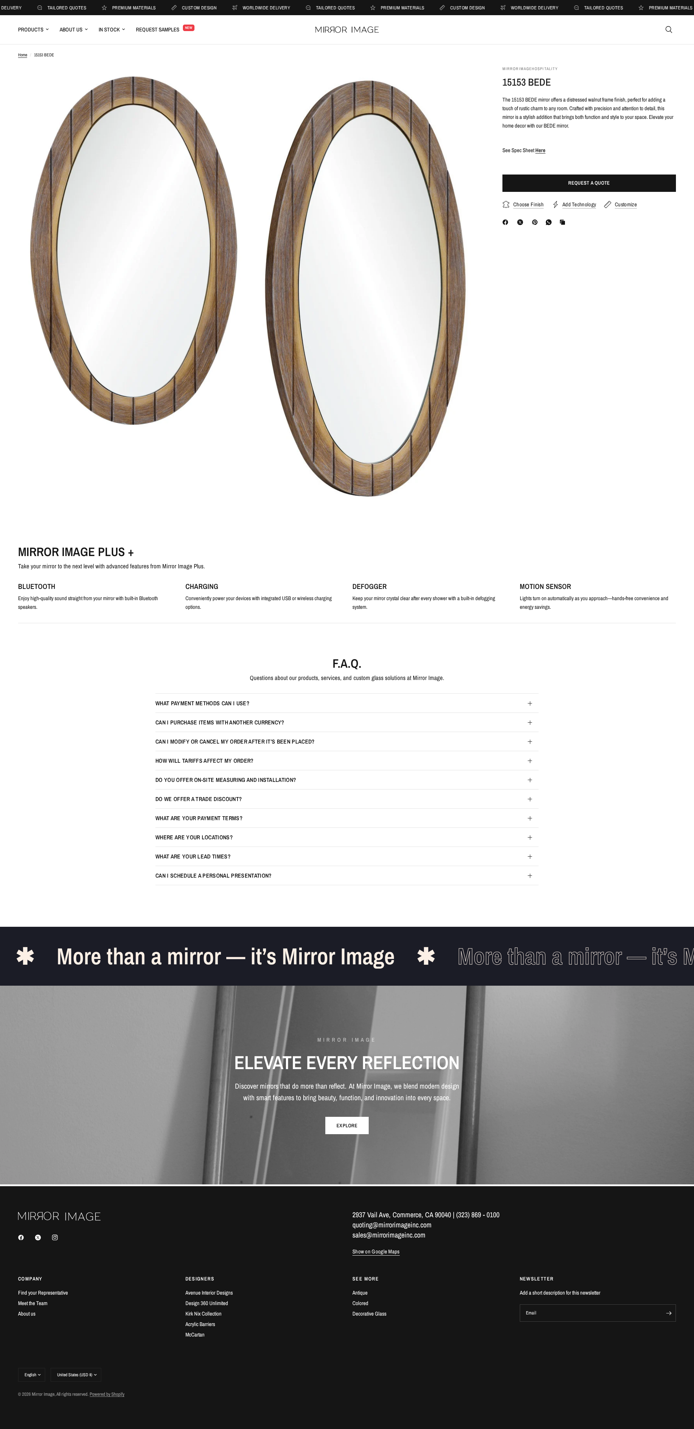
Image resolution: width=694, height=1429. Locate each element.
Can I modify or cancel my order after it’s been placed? (235, 741)
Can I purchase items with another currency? (219, 722)
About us (26, 1313)
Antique (360, 1292)
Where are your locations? (194, 837)
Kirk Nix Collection (203, 1313)
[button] (347, 1125)
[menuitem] (36, 30)
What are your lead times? (193, 856)
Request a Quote (589, 183)
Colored (360, 1303)
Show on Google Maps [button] (376, 1251)
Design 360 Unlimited (206, 1303)
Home (22, 55)
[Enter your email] (668, 1313)
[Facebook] (506, 222)
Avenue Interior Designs (209, 1292)
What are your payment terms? (199, 818)
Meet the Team (32, 1303)
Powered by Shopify (107, 1394)
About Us (71, 29)
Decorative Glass (369, 1313)
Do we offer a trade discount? (198, 799)
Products (30, 29)
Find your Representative (43, 1292)
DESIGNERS (200, 1278)
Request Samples (157, 29)
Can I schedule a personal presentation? (213, 875)
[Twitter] (43, 1237)
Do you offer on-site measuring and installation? (225, 780)
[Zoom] (234, 81)
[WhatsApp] (550, 222)
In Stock (109, 29)
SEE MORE (365, 1278)
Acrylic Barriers (200, 1324)
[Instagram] (60, 1237)
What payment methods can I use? (202, 703)
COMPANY (30, 1278)
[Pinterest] (536, 222)
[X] (521, 222)
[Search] (669, 29)
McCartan (195, 1334)
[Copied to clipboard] (564, 222)
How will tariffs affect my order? (204, 761)
